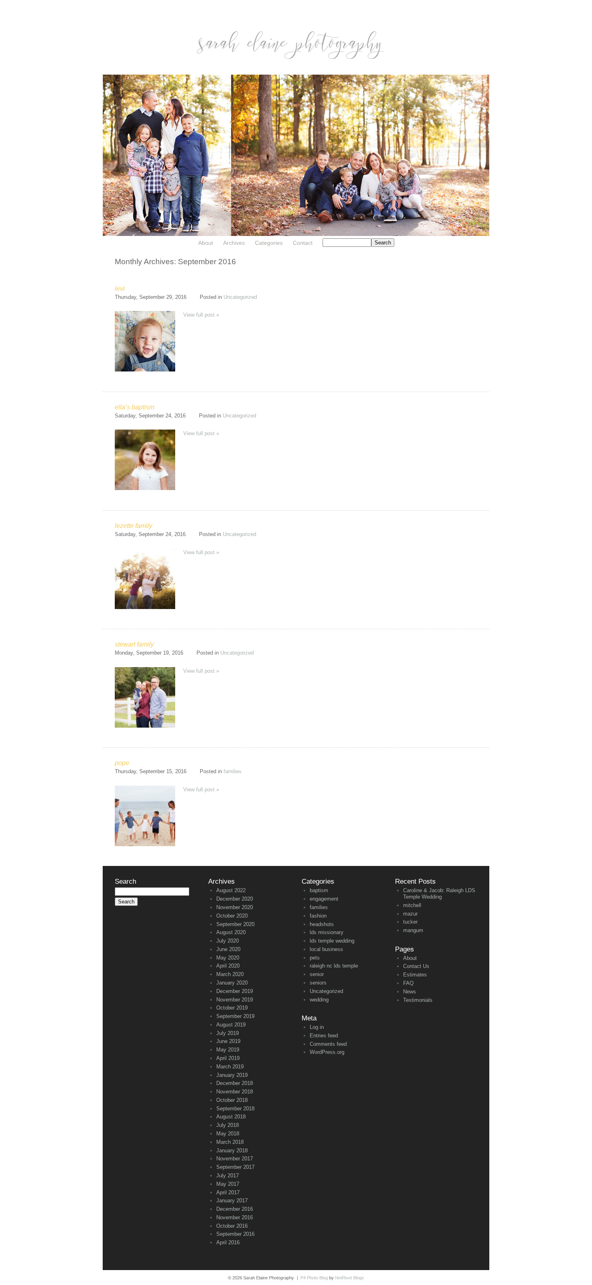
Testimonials (418, 1000)
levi (120, 288)
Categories (269, 243)
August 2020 (231, 932)
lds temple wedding (332, 941)
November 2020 (234, 907)
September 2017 (235, 1167)
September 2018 (235, 1109)
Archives (234, 243)
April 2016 (228, 1242)
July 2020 (227, 941)
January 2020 (232, 983)
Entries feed (324, 1036)
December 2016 (234, 1209)
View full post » (201, 315)
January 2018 (232, 1150)
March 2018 (230, 1142)
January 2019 (232, 1075)
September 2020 (235, 924)
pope (122, 762)
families (233, 771)
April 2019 (228, 1058)
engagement (324, 899)
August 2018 (231, 1117)
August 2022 (231, 890)
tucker (410, 922)
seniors (318, 983)
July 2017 (227, 1175)
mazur (410, 914)
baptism (319, 890)
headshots (322, 924)
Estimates (415, 975)
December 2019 (234, 991)
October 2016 (232, 1226)
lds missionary (327, 932)
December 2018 (234, 1083)
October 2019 (232, 1008)
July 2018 (227, 1125)
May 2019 (227, 1050)
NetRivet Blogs (349, 1277)
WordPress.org (327, 1052)
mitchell (412, 905)
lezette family (133, 525)
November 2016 (234, 1217)
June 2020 (228, 949)
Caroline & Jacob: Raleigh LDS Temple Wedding (439, 893)
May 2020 (227, 958)
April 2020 (228, 966)
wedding (319, 1000)
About (205, 243)
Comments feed (328, 1044)
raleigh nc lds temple (334, 966)
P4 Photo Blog (314, 1277)
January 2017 (232, 1200)
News (409, 992)
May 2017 (227, 1184)
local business (326, 949)
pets (315, 958)
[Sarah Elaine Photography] (296, 73)
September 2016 (235, 1234)
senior (317, 974)
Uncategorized (240, 297)
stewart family (134, 644)
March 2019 (230, 1067)
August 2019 (231, 1025)
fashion (318, 916)
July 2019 (227, 1033)
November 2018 (234, 1092)
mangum (413, 930)
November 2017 (234, 1159)
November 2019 (234, 1000)
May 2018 (227, 1134)
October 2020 (232, 916)
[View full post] (145, 341)
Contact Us (416, 966)
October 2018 (232, 1100)
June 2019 (228, 1041)
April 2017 (228, 1192)
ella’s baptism (134, 407)
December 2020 (234, 899)
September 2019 (235, 1016)
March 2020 (230, 974)
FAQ (408, 983)
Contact (303, 243)
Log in (317, 1027)
